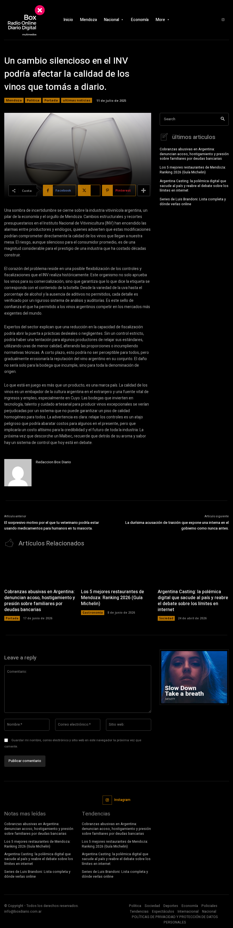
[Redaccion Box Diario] (18, 472)
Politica (33, 100)
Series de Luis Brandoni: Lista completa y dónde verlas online (193, 202)
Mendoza (14, 100)
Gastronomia (92, 612)
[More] (144, 190)
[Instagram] (223, 20)
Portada (51, 100)
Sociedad (166, 618)
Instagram (122, 799)
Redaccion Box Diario (53, 462)
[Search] (223, 119)
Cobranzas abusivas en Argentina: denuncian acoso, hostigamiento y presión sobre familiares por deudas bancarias (194, 154)
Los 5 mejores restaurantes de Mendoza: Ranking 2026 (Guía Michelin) (193, 170)
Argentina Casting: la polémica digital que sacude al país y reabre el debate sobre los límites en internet (194, 185)
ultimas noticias (76, 100)
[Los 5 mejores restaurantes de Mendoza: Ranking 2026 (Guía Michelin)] (116, 569)
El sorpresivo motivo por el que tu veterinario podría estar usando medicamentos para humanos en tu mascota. (51, 525)
